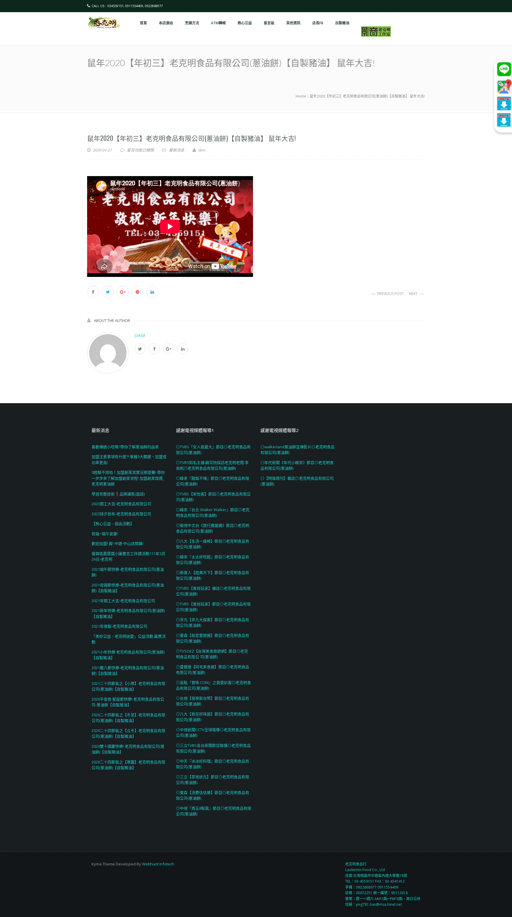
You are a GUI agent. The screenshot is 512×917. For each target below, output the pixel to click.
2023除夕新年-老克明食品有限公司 (121, 513)
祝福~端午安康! (105, 533)
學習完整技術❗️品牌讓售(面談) (118, 494)
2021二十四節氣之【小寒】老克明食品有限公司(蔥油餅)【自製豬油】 (128, 686)
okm (140, 335)
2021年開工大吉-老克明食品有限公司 (123, 600)
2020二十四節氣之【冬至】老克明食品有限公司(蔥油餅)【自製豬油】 (128, 717)
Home (301, 96)
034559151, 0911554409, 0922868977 (135, 6)
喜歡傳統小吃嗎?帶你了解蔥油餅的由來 (125, 446)
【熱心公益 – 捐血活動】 (113, 523)
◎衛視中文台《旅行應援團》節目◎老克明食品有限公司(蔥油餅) (212, 528)
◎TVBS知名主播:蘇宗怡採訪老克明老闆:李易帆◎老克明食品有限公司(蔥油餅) (212, 465)
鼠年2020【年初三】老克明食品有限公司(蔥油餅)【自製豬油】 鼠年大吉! (191, 138)
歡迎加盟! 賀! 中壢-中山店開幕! (117, 543)
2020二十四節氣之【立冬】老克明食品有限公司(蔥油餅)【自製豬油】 (128, 733)
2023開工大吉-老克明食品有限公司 (121, 503)
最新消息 (176, 150)
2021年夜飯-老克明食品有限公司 (119, 626)
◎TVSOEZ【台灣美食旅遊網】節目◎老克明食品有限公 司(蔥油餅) (212, 654)
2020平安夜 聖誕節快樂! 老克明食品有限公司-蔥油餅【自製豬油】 (128, 702)
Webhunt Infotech (158, 864)
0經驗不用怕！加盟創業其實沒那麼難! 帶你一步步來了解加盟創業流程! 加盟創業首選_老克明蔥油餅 (128, 478)
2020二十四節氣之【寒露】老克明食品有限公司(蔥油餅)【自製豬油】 (128, 765)
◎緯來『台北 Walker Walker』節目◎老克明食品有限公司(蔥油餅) (212, 512)
